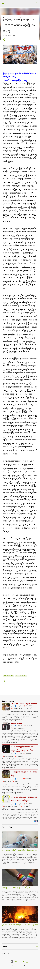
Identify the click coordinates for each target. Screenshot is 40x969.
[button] (4, 39)
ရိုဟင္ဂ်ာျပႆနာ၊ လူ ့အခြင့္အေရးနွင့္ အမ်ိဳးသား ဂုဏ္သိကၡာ (20, 925)
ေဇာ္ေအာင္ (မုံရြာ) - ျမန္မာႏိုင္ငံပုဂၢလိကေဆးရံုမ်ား (20, 850)
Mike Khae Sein (8, 676)
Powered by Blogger (21, 961)
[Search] (37, 3)
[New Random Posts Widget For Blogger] (36, 821)
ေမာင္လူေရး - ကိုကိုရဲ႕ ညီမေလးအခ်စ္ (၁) (16, 887)
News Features (21, 676)
